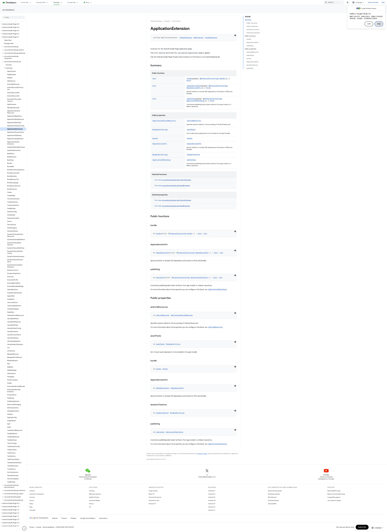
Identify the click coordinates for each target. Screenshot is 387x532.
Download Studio (273, 500)
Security (32, 497)
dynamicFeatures (193, 155)
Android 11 (211, 510)
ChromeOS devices (155, 497)
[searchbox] (13, 17)
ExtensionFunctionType (210, 79)
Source (32, 500)
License (38, 527)
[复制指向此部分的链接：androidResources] (170, 307)
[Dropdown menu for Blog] (91, 2)
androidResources (194, 121)
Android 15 (211, 497)
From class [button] (172, 180)
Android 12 (211, 507)
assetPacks (191, 130)
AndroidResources (215, 327)
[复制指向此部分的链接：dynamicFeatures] (169, 405)
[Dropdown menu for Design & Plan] (48, 2)
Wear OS (151, 494)
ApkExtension (198, 38)
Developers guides (274, 494)
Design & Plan (41, 2)
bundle (189, 79)
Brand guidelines (48, 527)
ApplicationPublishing (195, 101)
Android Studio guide (275, 491)
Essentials (24, 2)
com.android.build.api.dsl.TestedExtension (176, 185)
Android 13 (211, 504)
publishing (191, 99)
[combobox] (334, 2)
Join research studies (334, 500)
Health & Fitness (94, 497)
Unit (154, 79)
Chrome (64, 518)
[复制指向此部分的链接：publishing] (162, 269)
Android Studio (373, 2)
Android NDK (272, 504)
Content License (202, 453)
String (164, 130)
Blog (87, 2)
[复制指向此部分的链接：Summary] (163, 65)
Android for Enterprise (37, 494)
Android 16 (211, 494)
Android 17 (211, 491)
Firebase (73, 518)
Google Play (71, 2)
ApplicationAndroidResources (164, 121)
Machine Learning (95, 494)
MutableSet (157, 130)
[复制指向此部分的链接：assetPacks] (163, 336)
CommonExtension (186, 38)
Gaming (91, 491)
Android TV (152, 504)
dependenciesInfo (194, 86)
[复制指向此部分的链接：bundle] (159, 225)
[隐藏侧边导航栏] (24, 528)
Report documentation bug (336, 494)
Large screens (153, 491)
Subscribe (362, 527)
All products (103, 518)
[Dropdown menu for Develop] (62, 2)
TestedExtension (211, 38)
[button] (13, 24)
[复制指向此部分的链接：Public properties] (173, 298)
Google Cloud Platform (87, 518)
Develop (56, 2)
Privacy (91, 504)
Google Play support (333, 497)
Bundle (222, 79)
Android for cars (154, 500)
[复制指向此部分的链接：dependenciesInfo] (170, 244)
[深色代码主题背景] (235, 35)
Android (32, 491)
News (31, 504)
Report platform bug (333, 491)
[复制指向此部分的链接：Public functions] (171, 216)
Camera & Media (94, 500)
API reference (8, 10)
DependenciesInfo (194, 88)
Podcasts (32, 510)
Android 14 (211, 500)
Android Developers (156, 21)
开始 (379, 24)
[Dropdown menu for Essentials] (31, 2)
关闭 (369, 24)
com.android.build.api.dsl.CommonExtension (176, 180)
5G (90, 507)
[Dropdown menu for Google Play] (78, 2)
